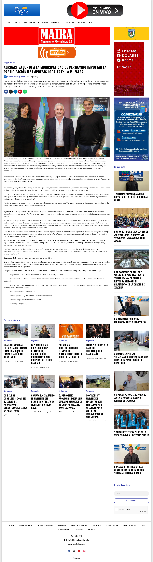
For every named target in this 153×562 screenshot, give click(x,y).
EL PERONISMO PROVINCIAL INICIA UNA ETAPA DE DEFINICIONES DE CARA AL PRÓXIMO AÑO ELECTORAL (70, 401)
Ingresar (93, 529)
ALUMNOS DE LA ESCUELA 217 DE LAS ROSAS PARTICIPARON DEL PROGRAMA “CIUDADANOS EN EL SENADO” (131, 236)
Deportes (55, 23)
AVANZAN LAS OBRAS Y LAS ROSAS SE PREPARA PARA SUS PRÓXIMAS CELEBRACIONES (129, 470)
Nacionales (43, 23)
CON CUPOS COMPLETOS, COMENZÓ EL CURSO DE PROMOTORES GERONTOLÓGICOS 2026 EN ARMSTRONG (15, 403)
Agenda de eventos (129, 525)
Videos (143, 525)
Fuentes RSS (62, 525)
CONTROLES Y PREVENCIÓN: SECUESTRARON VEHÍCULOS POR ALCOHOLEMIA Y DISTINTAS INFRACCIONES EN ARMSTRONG (94, 406)
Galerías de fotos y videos (79, 525)
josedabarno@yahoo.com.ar (76, 544)
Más (90, 23)
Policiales (70, 23)
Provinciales (29, 23)
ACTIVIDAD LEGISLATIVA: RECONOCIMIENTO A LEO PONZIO (130, 320)
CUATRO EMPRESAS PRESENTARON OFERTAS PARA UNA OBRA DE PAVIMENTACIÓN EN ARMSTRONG (15, 351)
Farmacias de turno (63, 529)
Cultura (81, 23)
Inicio (7, 23)
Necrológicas (97, 525)
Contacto (11, 525)
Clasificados (79, 529)
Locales (17, 23)
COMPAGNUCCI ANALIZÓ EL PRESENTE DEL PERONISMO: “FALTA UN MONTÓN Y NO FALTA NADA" (43, 401)
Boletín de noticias (122, 485)
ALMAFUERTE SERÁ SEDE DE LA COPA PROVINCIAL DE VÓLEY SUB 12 (131, 433)
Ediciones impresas (112, 525)
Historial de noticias (25, 525)
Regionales (9, 62)
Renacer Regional (16, 77)
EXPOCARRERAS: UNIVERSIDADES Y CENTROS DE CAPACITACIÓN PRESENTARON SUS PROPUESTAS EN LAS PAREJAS (41, 354)
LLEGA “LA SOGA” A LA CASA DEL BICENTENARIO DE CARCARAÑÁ (97, 349)
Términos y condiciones (45, 525)
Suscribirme (131, 501)
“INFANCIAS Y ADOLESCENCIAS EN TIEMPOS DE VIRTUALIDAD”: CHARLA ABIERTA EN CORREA (70, 351)
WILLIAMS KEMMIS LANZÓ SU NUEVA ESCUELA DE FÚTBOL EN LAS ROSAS (131, 197)
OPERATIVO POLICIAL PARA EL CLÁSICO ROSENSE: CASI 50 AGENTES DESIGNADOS (130, 397)
